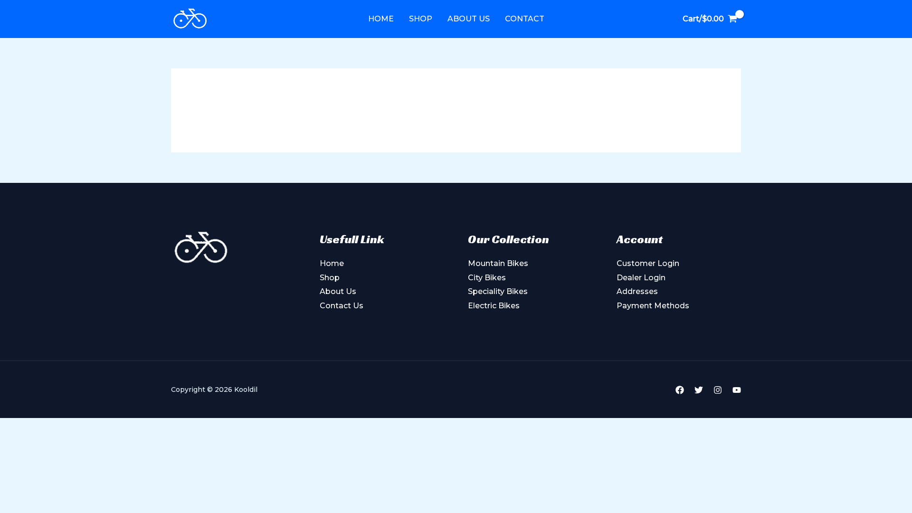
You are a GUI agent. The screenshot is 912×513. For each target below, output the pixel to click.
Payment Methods (653, 305)
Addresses (637, 291)
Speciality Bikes (498, 291)
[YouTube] (736, 390)
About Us (468, 18)
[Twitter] (698, 390)
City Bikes (487, 277)
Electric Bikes (494, 305)
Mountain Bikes (498, 263)
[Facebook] (679, 390)
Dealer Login (641, 277)
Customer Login (648, 263)
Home (381, 18)
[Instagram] (717, 390)
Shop (420, 18)
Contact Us (341, 305)
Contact (524, 18)
